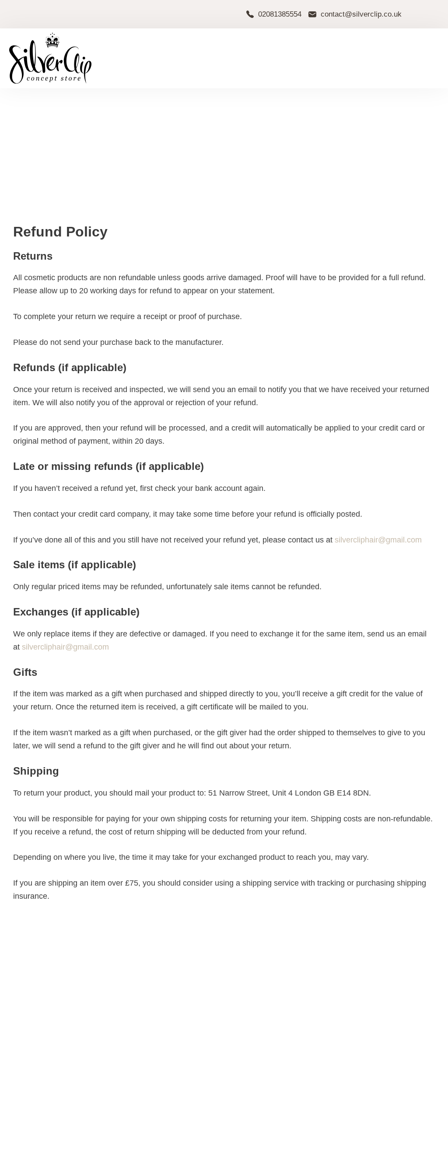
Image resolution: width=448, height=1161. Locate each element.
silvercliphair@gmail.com (378, 539)
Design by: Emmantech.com (400, 1149)
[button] (407, 58)
